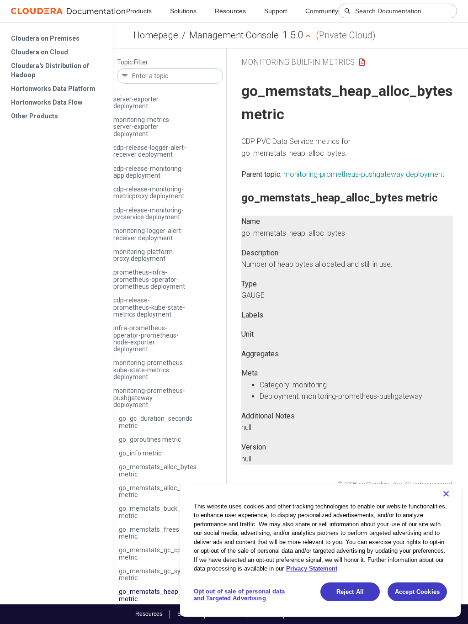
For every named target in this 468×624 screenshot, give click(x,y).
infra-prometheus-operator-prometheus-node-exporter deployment (146, 338)
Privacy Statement (311, 568)
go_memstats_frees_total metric (157, 533)
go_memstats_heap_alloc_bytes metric (167, 595)
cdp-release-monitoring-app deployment (148, 172)
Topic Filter (132, 62)
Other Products (34, 116)
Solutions (183, 11)
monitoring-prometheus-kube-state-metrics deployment (149, 370)
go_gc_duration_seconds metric (155, 422)
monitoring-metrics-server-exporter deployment (142, 126)
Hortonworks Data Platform (53, 88)
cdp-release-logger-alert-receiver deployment (149, 151)
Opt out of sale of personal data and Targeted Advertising (239, 595)
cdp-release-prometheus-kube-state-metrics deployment (149, 307)
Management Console (234, 35)
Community (321, 11)
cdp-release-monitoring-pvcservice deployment (148, 213)
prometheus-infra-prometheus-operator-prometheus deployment (149, 279)
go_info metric (140, 453)
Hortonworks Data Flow (46, 102)
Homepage (155, 35)
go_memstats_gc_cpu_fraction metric (165, 553)
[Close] (446, 494)
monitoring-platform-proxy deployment (144, 255)
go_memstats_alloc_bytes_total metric (166, 491)
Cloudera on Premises (45, 38)
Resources (230, 11)
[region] (320, 550)
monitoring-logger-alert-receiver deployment (148, 234)
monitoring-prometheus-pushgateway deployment (149, 397)
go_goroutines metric (150, 439)
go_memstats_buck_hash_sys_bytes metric (173, 512)
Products (139, 11)
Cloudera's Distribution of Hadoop (50, 70)
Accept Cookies (417, 591)
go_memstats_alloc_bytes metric (158, 470)
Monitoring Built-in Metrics (298, 62)
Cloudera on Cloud (39, 52)
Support (275, 11)
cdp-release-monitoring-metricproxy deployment (148, 192)
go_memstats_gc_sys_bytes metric (161, 574)
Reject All (350, 591)
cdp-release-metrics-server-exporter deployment (143, 99)
